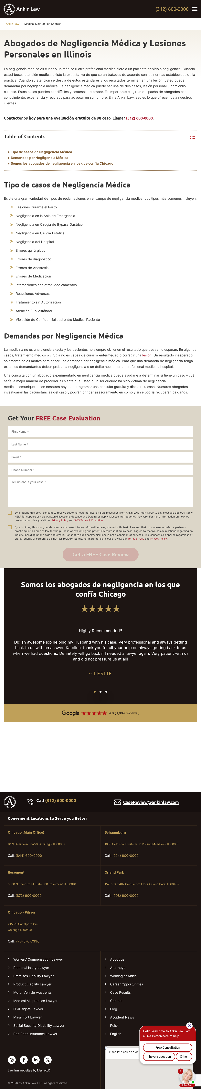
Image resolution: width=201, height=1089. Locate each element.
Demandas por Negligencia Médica (39, 158)
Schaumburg (115, 832)
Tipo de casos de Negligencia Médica (41, 152)
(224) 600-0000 (125, 856)
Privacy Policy (60, 520)
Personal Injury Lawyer (31, 968)
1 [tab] (95, 692)
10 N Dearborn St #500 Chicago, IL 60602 (36, 844)
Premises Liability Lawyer (33, 976)
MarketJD (43, 1070)
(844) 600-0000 (29, 856)
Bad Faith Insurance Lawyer (35, 1034)
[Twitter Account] (48, 1060)
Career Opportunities (126, 984)
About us (117, 959)
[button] (195, 9)
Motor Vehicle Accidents (32, 992)
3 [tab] (106, 692)
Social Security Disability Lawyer (38, 1026)
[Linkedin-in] (36, 1060)
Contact (116, 1001)
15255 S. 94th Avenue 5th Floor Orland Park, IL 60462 (142, 884)
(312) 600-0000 (172, 9)
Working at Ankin (123, 976)
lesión (147, 355)
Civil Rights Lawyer (28, 1009)
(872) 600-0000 (29, 896)
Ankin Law (12, 23)
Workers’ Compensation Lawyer (38, 959)
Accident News (122, 1017)
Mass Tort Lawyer (27, 1017)
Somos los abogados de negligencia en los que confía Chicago (62, 163)
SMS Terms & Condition (88, 520)
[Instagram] (12, 1060)
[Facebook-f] (24, 1060)
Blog (113, 1009)
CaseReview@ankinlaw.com (151, 802)
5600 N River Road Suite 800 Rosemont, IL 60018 (42, 884)
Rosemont (16, 872)
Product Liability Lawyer (32, 984)
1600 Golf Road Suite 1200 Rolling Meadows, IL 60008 (142, 844)
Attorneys (117, 968)
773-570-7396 (27, 941)
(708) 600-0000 (125, 896)
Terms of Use (136, 538)
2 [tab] (100, 692)
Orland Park (114, 872)
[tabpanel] (100, 652)
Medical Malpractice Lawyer (35, 1001)
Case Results (120, 992)
